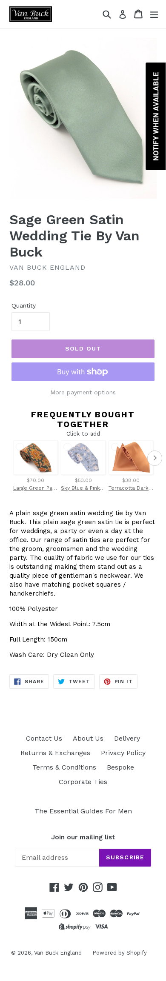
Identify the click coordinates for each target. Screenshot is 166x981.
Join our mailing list (83, 837)
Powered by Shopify (119, 953)
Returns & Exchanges (55, 753)
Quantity (23, 305)
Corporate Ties (83, 782)
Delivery (127, 738)
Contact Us (44, 738)
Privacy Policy (123, 753)
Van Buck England (58, 953)
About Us (88, 738)
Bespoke (120, 767)
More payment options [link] (83, 392)
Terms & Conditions (64, 767)
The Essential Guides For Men (83, 811)
